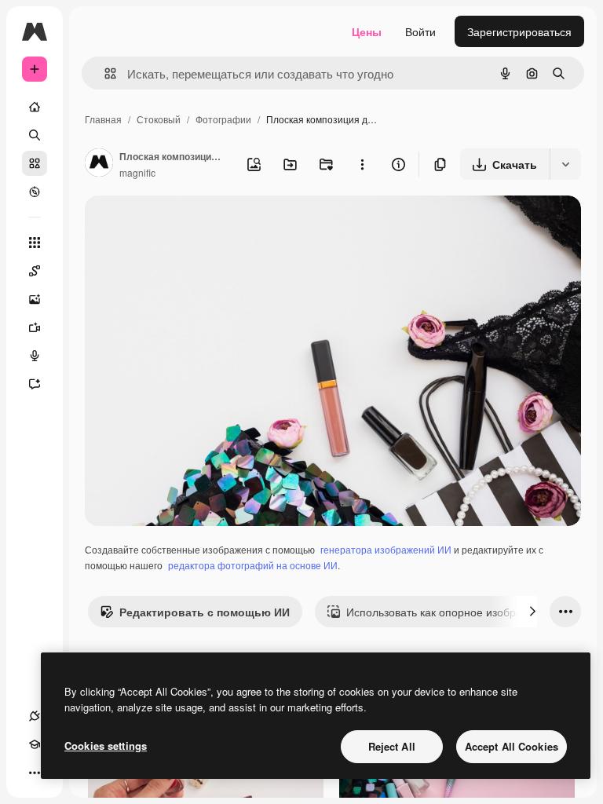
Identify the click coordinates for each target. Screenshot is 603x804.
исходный (190, 225)
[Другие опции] (362, 164)
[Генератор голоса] (34, 355)
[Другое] (34, 772)
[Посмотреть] (34, 191)
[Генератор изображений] (34, 299)
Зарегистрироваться (519, 31)
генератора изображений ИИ (385, 549)
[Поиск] (34, 135)
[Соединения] (34, 716)
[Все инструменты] (34, 242)
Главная (103, 119)
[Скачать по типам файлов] (565, 164)
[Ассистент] (34, 384)
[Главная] (34, 106)
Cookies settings (105, 745)
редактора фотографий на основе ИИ (253, 565)
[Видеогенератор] (34, 327)
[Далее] (532, 611)
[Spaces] (34, 270)
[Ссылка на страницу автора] (99, 164)
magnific (137, 172)
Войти (420, 31)
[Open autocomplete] (104, 73)
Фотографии (223, 119)
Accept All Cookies (511, 746)
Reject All (391, 746)
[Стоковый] (34, 163)
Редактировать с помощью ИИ (204, 611)
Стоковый (159, 119)
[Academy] (34, 744)
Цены (367, 31)
